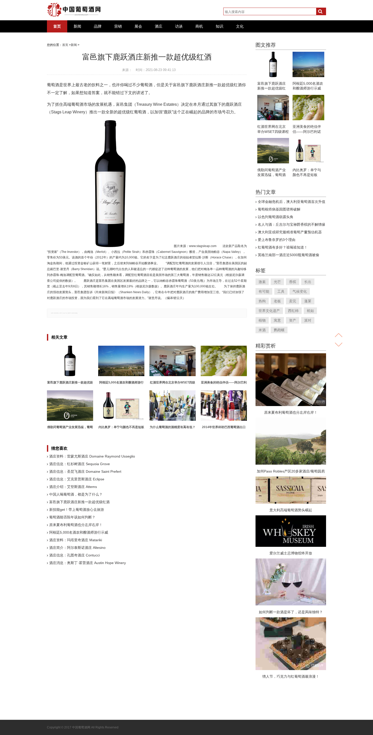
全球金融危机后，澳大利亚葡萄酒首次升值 (291, 202)
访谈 (179, 26)
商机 (199, 26)
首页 (57, 26)
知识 (219, 26)
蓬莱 (307, 301)
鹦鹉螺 (279, 330)
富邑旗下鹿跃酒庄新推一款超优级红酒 (79, 502)
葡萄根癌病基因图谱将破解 (279, 209)
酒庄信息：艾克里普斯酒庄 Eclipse (76, 479)
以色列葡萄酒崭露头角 (275, 217)
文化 (240, 26)
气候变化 (300, 291)
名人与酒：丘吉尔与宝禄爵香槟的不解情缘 (291, 224)
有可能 (264, 291)
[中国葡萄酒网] (74, 9)
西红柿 (293, 311)
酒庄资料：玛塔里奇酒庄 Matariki (75, 540)
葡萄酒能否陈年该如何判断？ (72, 517)
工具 (280, 291)
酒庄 (158, 26)
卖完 (292, 301)
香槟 (292, 282)
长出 (307, 282)
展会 (138, 26)
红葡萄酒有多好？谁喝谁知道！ (283, 247)
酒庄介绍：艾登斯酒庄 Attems (73, 487)
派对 (307, 320)
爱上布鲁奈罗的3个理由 (276, 240)
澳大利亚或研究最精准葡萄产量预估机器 (290, 232)
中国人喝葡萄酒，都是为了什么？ (76, 494)
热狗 (262, 301)
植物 (262, 320)
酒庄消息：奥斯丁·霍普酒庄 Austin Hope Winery (87, 563)
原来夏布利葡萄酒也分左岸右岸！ (76, 525)
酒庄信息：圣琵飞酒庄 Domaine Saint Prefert (85, 471)
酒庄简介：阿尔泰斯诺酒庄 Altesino (77, 548)
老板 (277, 301)
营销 (118, 26)
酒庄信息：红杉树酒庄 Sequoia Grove (79, 464)
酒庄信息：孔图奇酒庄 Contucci (74, 555)
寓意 (277, 320)
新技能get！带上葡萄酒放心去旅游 (76, 510)
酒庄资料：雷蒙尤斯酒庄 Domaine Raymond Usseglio (92, 456)
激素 (262, 282)
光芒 (277, 282)
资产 (292, 320)
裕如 (310, 311)
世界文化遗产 (269, 311)
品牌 (97, 26)
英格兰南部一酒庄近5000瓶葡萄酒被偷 (288, 255)
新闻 (77, 26)
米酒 (262, 330)
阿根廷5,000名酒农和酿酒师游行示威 (78, 532)
